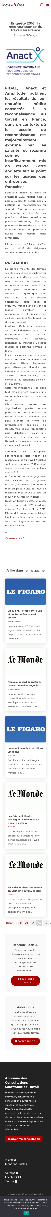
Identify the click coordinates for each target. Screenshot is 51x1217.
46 (45, 923)
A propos (10, 1159)
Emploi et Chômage (25, 35)
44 (32, 923)
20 (26, 923)
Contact (10, 1172)
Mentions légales (16, 1164)
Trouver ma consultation (24, 1139)
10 (20, 923)
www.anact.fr (17, 538)
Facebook (11, 1177)
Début (9, 923)
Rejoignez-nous (27, 981)
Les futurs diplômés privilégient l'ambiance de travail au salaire (23, 819)
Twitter (9, 1181)
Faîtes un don (28, 1041)
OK (26, 1213)
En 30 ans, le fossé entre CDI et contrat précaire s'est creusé (25, 614)
